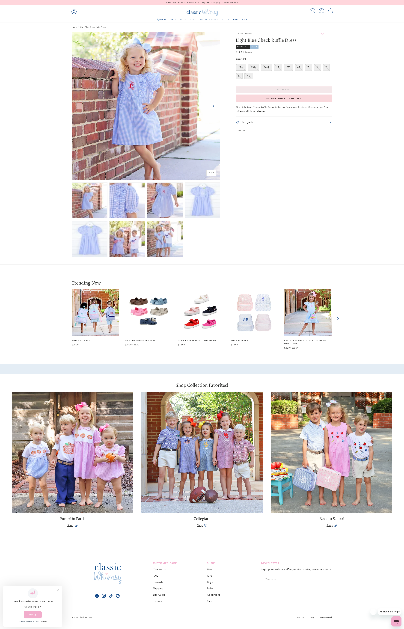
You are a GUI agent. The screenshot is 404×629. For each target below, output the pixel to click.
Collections (230, 19)
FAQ (155, 575)
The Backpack (239, 340)
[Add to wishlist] (322, 34)
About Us (301, 617)
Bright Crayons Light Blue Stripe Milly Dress (305, 342)
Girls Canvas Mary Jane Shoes (197, 340)
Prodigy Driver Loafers (140, 340)
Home (74, 27)
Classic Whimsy (244, 34)
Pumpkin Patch (209, 19)
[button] (330, 10)
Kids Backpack (81, 340)
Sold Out (284, 89)
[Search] (73, 11)
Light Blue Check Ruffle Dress (93, 27)
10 (248, 75)
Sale (245, 19)
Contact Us (159, 569)
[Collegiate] (202, 452)
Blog (312, 617)
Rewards (158, 582)
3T (288, 67)
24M (266, 67)
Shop (70, 525)
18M (253, 67)
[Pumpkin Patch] (72, 452)
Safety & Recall (326, 617)
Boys (183, 19)
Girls (173, 19)
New (163, 19)
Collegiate (202, 518)
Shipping (158, 588)
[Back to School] (331, 452)
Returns (157, 600)
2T (277, 67)
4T (298, 67)
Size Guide (159, 594)
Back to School (331, 518)
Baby (193, 19)
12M (241, 67)
